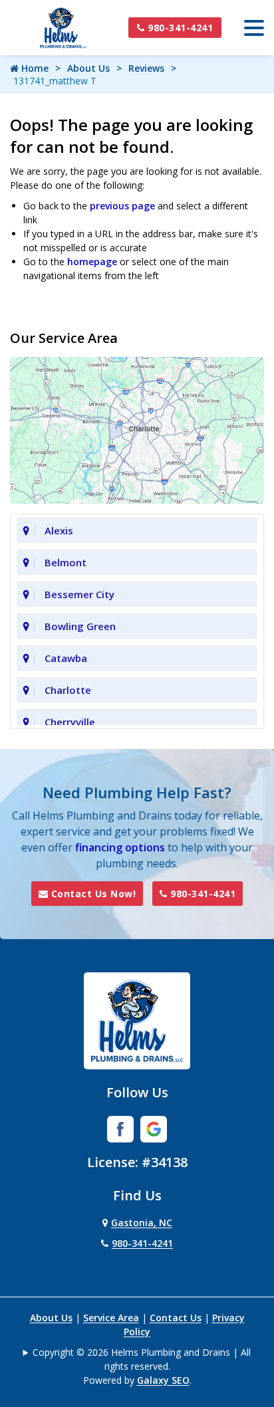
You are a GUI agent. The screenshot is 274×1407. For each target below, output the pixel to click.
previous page (122, 205)
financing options (120, 847)
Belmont (65, 562)
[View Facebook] (120, 1127)
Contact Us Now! (92, 893)
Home (34, 68)
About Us (88, 68)
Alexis (59, 530)
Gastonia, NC (141, 1222)
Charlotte (68, 690)
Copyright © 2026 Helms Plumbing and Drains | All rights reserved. (142, 1359)
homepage (92, 261)
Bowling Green (80, 626)
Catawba (66, 658)
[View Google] (153, 1127)
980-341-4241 (179, 27)
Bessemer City (79, 594)
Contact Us (176, 1317)
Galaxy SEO (163, 1380)
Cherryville (70, 721)
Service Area (111, 1317)
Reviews (146, 68)
